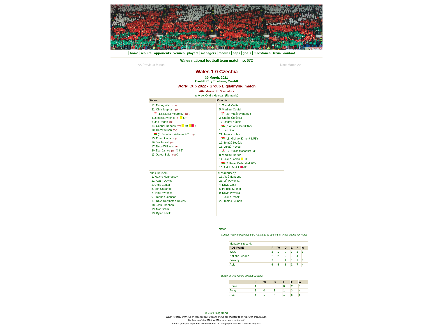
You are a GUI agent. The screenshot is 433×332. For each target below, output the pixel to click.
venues (179, 53)
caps (236, 53)
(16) (177, 109)
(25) (179, 126)
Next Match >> (290, 64)
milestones (262, 53)
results (146, 53)
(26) (192, 134)
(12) (175, 105)
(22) (177, 138)
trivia (277, 53)
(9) (178, 118)
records (224, 53)
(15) (187, 114)
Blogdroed (221, 313)
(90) (174, 154)
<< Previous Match (151, 64)
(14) (172, 142)
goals (247, 53)
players (192, 53)
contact (289, 53)
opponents (162, 53)
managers (208, 53)
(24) (175, 130)
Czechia (258, 275)
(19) (173, 150)
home (134, 53)
